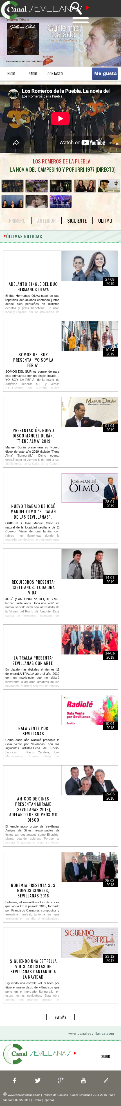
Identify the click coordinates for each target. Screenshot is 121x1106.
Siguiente (77, 220)
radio (33, 73)
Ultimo (105, 220)
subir (105, 1056)
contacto (55, 73)
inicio (11, 73)
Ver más (60, 1017)
